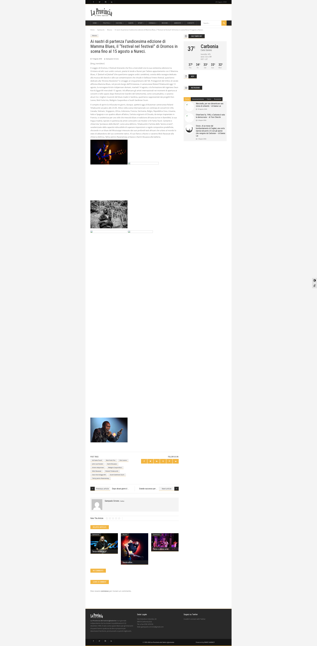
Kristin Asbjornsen (98, 467)
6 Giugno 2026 (202, 120)
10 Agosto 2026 (202, 109)
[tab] (187, 99)
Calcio (209, 99)
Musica (109, 30)
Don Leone (123, 460)
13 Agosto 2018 (97, 59)
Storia (187, 99)
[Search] (224, 23)
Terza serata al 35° (99, 551)
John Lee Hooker (97, 464)
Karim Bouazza (112, 464)
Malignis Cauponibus (115, 467)
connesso (105, 591)
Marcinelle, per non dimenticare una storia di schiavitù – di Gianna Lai (209, 104)
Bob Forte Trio (110, 460)
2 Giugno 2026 (202, 139)
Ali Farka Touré (97, 460)
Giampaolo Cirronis (112, 59)
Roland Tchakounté (112, 471)
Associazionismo (198, 99)
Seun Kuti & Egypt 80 (99, 475)
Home (92, 30)
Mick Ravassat (96, 471)
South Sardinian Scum (117, 475)
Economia (217, 99)
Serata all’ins (127, 562)
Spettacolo (101, 30)
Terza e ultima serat (160, 549)
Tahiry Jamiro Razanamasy (100, 478)
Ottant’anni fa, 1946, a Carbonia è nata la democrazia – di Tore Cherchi (210, 116)
